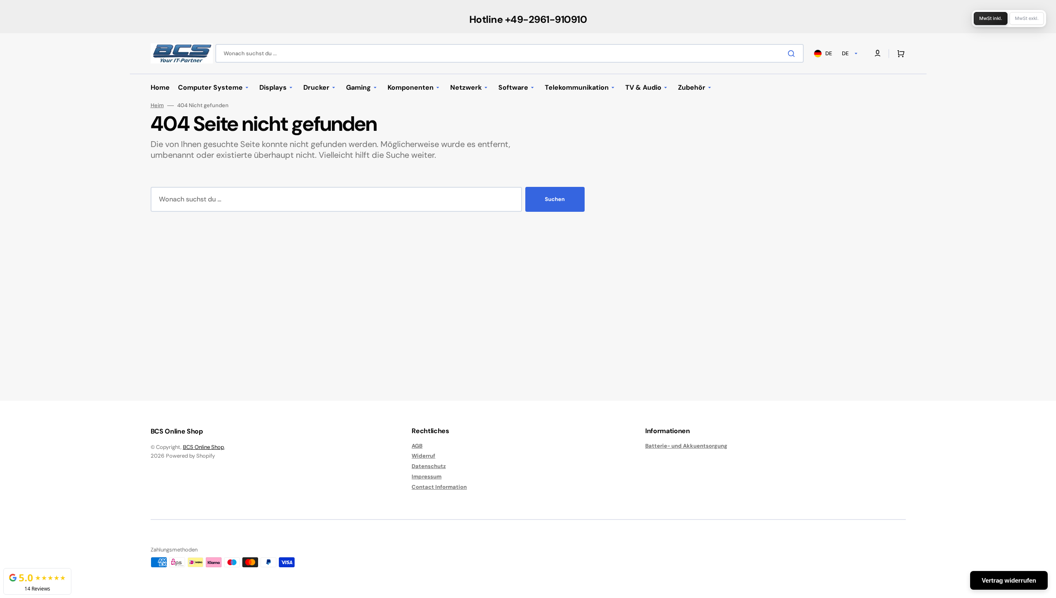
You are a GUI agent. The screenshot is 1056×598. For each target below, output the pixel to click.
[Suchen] (793, 53)
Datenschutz (429, 466)
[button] (899, 53)
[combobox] (509, 53)
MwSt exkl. (1027, 18)
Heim (157, 105)
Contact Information (439, 486)
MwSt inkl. (990, 18)
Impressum (426, 476)
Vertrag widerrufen (1009, 580)
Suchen (555, 199)
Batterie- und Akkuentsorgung (686, 446)
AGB (417, 446)
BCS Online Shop (203, 447)
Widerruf (423, 455)
